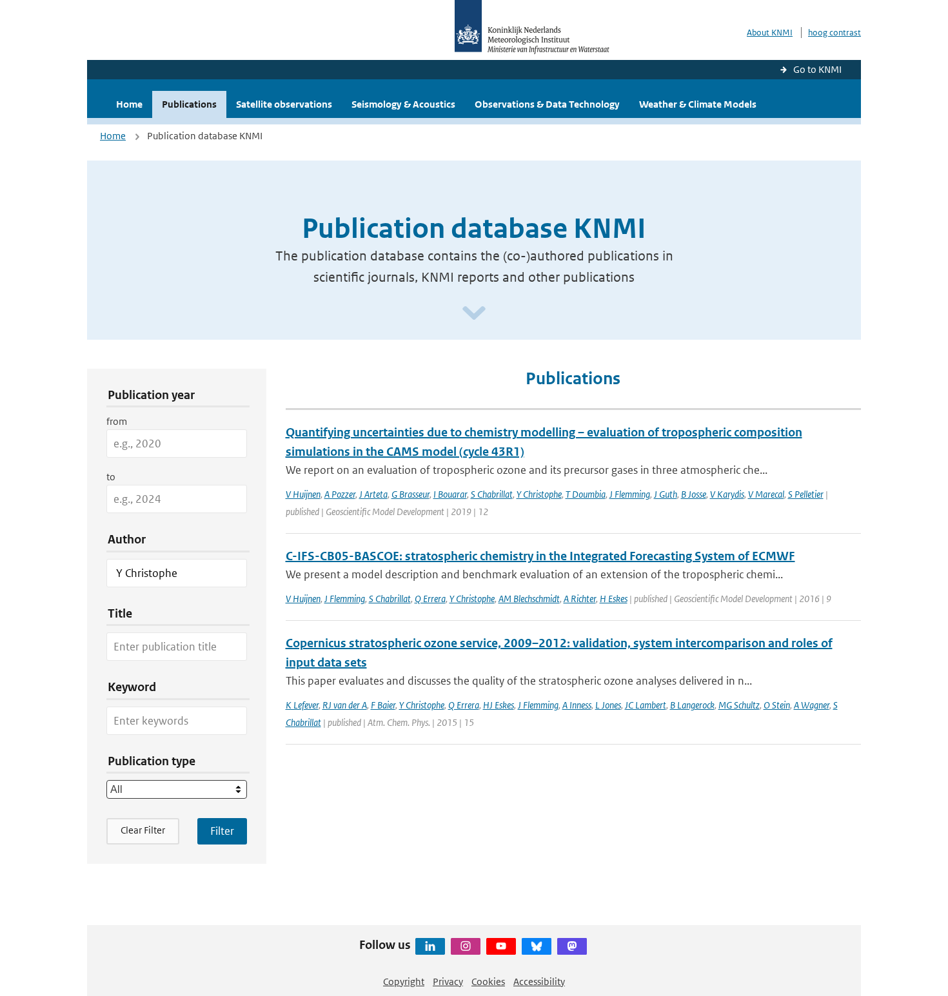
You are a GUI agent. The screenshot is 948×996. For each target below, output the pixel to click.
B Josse (693, 494)
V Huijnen (303, 494)
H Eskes (613, 598)
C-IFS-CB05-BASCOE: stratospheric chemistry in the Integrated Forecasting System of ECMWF (540, 556)
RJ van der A (344, 705)
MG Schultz (739, 705)
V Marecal (766, 494)
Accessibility (539, 981)
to (110, 477)
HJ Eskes (498, 705)
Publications (189, 104)
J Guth (665, 494)
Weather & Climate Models (697, 104)
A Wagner (811, 705)
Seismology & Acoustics (403, 104)
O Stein (777, 705)
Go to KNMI (817, 69)
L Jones (608, 705)
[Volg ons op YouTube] (501, 946)
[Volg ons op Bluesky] (536, 946)
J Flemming (629, 494)
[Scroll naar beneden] (474, 314)
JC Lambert (645, 705)
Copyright (403, 981)
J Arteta (373, 494)
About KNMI (770, 32)
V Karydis (727, 494)
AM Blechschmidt (529, 598)
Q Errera (430, 598)
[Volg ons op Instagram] (465, 946)
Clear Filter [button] (143, 830)
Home (129, 104)
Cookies (488, 981)
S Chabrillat (492, 494)
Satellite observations (284, 104)
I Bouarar (450, 494)
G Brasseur (410, 494)
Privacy (448, 981)
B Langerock (692, 705)
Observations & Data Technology (547, 104)
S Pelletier (806, 494)
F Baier (383, 705)
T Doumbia (586, 494)
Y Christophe (539, 494)
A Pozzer (339, 494)
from (116, 421)
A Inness (576, 705)
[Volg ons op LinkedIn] (430, 946)
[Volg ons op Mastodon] (572, 946)
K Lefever (302, 705)
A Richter (580, 598)
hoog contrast (834, 32)
